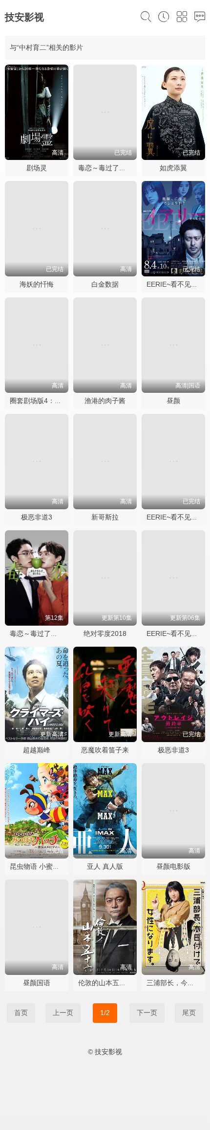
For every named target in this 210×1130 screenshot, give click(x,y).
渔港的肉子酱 (105, 401)
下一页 (147, 1013)
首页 (21, 1013)
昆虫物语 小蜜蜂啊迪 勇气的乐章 (59, 866)
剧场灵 (36, 168)
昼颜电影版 (173, 866)
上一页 (63, 1013)
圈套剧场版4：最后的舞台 (49, 401)
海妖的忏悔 (37, 284)
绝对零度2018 (105, 633)
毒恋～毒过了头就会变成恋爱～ (126, 168)
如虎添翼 (173, 168)
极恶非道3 (36, 517)
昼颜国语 (36, 983)
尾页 (189, 1013)
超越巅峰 (36, 750)
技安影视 (24, 17)
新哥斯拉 (105, 517)
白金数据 (105, 284)
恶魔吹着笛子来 (105, 750)
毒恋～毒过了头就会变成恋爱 (54, 633)
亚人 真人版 (105, 866)
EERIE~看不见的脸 (176, 284)
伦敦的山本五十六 (105, 983)
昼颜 (173, 401)
